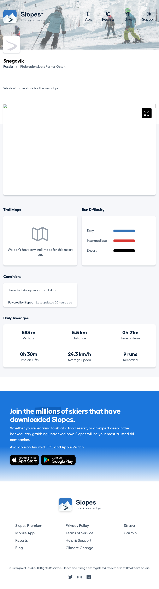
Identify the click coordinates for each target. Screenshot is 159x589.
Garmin (130, 533)
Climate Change (79, 548)
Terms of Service (79, 533)
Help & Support (79, 540)
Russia (8, 66)
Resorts (108, 19)
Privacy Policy (77, 525)
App (88, 19)
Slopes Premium (28, 525)
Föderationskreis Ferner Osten (42, 66)
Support (149, 19)
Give (128, 19)
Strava (129, 525)
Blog (19, 548)
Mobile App (25, 533)
